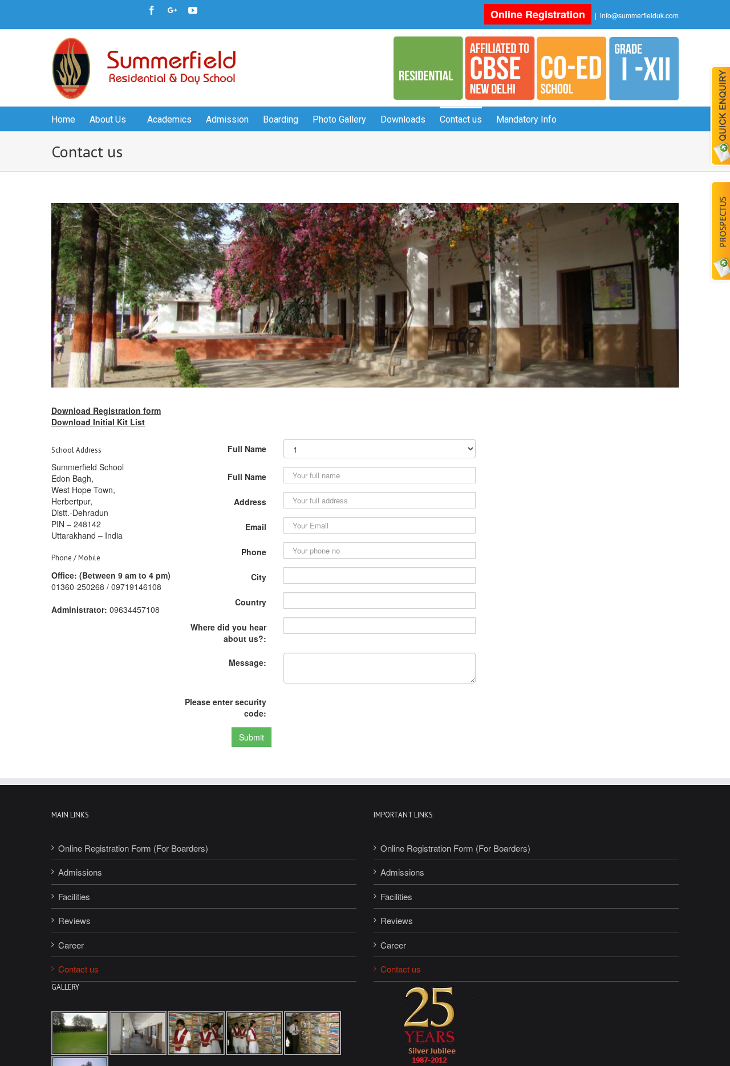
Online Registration (537, 14)
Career (71, 945)
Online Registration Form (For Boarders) (133, 848)
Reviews (74, 920)
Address (250, 501)
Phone (253, 552)
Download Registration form (106, 410)
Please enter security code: (225, 707)
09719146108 (136, 586)
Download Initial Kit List (98, 422)
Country (250, 602)
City (258, 577)
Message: (247, 662)
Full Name (247, 448)
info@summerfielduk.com (639, 15)
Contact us (78, 969)
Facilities (74, 896)
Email (255, 526)
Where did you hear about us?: (228, 632)
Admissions (80, 872)
